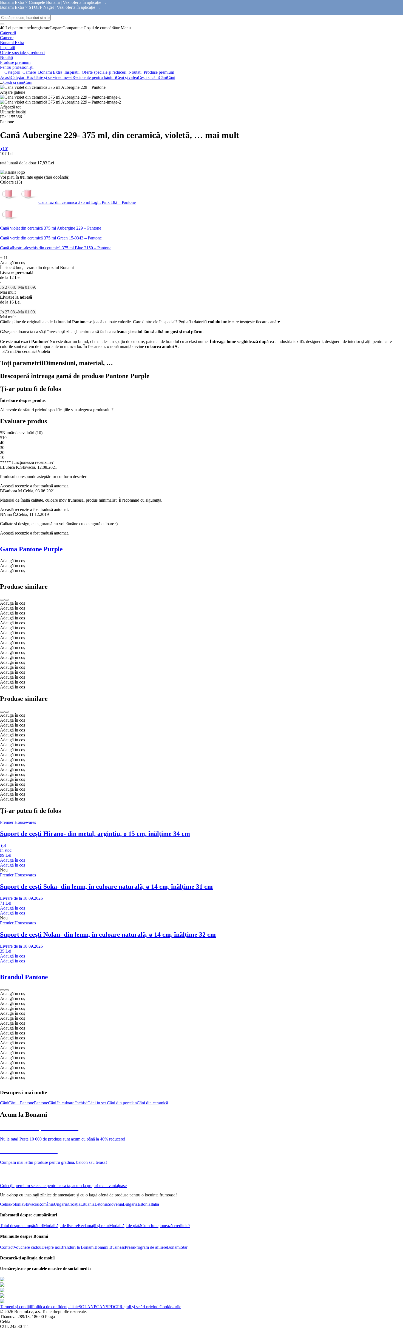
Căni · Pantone (21, 1103)
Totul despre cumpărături (21, 1225)
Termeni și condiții (16, 1306)
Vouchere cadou (27, 1247)
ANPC (93, 1306)
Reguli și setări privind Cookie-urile (150, 1306)
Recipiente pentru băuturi (94, 77)
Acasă (5, 77)
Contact (6, 1247)
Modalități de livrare (60, 1225)
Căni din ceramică (152, 1103)
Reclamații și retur (93, 1225)
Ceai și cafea (127, 77)
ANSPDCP (109, 1306)
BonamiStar (177, 1247)
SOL (83, 1306)
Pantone (41, 1103)
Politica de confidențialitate (55, 1306)
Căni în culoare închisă (67, 1103)
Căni (171, 77)
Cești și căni (148, 77)
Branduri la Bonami (77, 1247)
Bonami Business (110, 1247)
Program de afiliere (150, 1247)
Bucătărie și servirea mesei (49, 77)
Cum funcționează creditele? (165, 1225)
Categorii (19, 77)
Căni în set (97, 1103)
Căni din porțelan (122, 1103)
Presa (129, 1247)
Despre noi (50, 1247)
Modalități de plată (125, 1225)
